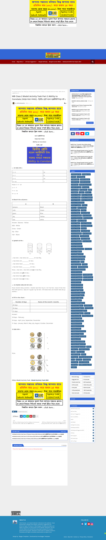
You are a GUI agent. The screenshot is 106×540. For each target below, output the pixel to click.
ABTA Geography (85, 179)
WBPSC (74, 367)
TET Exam (75, 364)
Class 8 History (87, 233)
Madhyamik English (77, 318)
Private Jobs (86, 379)
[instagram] (78, 133)
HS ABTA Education (77, 274)
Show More (90, 123)
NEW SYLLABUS (76, 354)
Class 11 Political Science (78, 202)
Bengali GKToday (43, 61)
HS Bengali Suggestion (78, 290)
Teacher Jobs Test (76, 382)
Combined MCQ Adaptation (79, 256)
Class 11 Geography (87, 197)
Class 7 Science (76, 228)
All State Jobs (87, 393)
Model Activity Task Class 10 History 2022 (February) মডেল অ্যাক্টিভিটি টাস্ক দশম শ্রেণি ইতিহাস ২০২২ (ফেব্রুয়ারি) (36, 438)
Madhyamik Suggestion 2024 (79, 336)
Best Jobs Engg (75, 376)
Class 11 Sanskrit (76, 205)
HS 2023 (75, 267)
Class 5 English (76, 210)
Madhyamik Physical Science (79, 331)
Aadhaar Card (87, 174)
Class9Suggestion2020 (78, 254)
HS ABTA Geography (77, 277)
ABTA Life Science (86, 182)
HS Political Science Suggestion (79, 310)
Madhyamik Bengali (88, 315)
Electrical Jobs (87, 387)
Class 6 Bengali (76, 213)
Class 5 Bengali (82, 207)
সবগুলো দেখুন (63, 431)
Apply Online (84, 189)
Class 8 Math (75, 236)
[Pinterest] (30, 416)
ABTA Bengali (81, 177)
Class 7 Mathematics (87, 225)
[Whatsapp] (27, 416)
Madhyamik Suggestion (78, 333)
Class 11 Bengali (76, 195)
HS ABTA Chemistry (77, 272)
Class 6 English (86, 213)
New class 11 (81, 351)
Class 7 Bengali (82, 220)
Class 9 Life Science (77, 243)
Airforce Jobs (75, 385)
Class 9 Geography (77, 241)
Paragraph (75, 357)
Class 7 (74, 220)
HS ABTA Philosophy (77, 279)
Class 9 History (87, 241)
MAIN (89, 346)
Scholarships (87, 359)
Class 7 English (76, 223)
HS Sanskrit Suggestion (78, 313)
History (85, 264)
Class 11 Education (87, 195)
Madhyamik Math (76, 328)
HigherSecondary (76, 264)
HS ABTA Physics (88, 279)
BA (90, 189)
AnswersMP (75, 189)
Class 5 (74, 207)
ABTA (74, 177)
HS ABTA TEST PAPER (77, 285)
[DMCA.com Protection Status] (16, 515)
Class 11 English (76, 197)
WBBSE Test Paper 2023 (85, 364)
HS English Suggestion (77, 297)
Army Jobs (74, 387)
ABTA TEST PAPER (77, 187)
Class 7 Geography (87, 223)
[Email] (34, 416)
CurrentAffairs (76, 261)
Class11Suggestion (77, 251)
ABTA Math (75, 184)
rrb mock (79, 359)
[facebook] (73, 133)
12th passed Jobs (76, 390)
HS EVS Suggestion (77, 300)
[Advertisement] (46, 38)
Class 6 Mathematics (77, 218)
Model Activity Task (18, 91)
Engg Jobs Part (75, 379)
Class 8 (84, 228)
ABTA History (76, 182)
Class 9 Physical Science (78, 249)
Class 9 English (86, 238)
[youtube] (82, 133)
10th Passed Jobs (87, 390)
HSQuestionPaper (77, 315)
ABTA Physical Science (86, 184)
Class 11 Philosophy (87, 200)
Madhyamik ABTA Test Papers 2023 (72, 61)
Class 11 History (76, 200)
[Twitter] (24, 416)
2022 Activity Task (77, 174)
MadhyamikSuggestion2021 (79, 344)
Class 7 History (76, 225)
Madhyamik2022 (76, 339)
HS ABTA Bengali (83, 267)
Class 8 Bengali (76, 231)
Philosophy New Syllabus (86, 357)
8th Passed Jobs (87, 382)
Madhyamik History (77, 323)
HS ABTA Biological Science (79, 269)
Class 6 (84, 210)
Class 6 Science (88, 218)
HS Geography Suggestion (78, 303)
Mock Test (75, 349)
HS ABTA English (88, 274)
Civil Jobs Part (87, 376)
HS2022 (88, 313)
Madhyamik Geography (78, 321)
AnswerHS (86, 187)
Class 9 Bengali (76, 238)
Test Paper (75, 362)
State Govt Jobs (75, 393)
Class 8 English (86, 231)
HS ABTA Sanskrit (76, 282)
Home (13, 61)
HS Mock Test (89, 305)
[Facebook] (21, 416)
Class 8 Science (85, 236)
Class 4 (85, 205)
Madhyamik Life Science (78, 326)
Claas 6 (82, 192)
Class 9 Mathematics (77, 246)
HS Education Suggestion (78, 295)
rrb (73, 359)
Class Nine (89, 249)
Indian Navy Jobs (88, 385)
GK (83, 261)
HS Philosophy (89, 308)
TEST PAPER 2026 (84, 362)
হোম (13, 91)
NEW (74, 351)
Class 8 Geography (77, 233)
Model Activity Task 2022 (39, 380)
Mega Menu (20, 61)
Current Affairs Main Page (78, 259)
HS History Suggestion (77, 305)
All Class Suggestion (30, 61)
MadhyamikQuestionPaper (78, 341)
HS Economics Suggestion (78, 292)
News (84, 354)
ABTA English (76, 179)
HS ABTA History (88, 277)
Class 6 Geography (77, 215)
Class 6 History (87, 215)
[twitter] (87, 133)
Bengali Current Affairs (55, 61)
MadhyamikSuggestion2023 (79, 346)
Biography (75, 192)
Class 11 (89, 192)
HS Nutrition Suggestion (78, 308)
